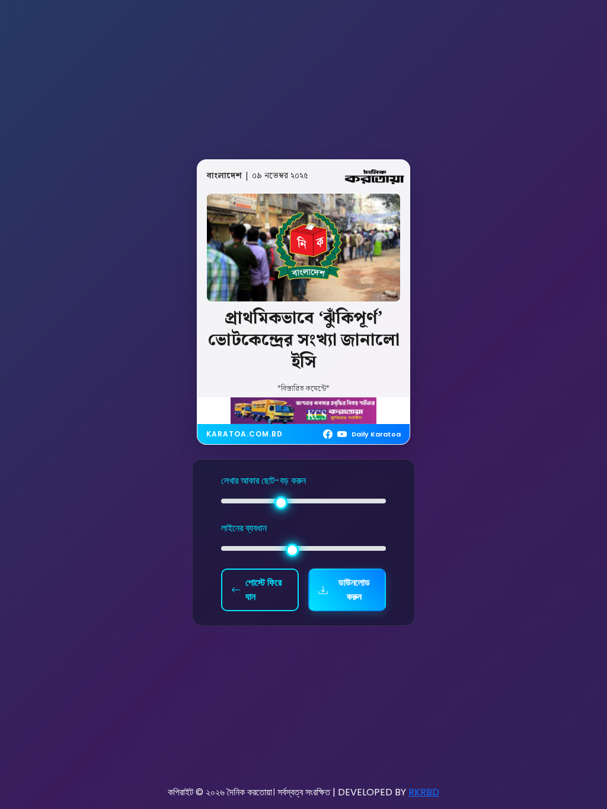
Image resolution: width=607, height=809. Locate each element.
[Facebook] (328, 434)
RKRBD (423, 792)
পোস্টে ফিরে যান (263, 589)
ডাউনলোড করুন (354, 589)
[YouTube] (342, 434)
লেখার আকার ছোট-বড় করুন (263, 480)
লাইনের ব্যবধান (244, 528)
